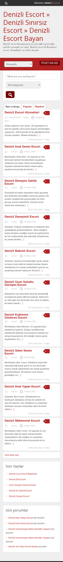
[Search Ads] (10, 94)
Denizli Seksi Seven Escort (18, 352)
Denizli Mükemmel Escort (22, 420)
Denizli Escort (15, 117)
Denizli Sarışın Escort (19, 496)
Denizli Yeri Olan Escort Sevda (22, 546)
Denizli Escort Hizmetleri (22, 112)
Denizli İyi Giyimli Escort (20, 490)
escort (14, 152)
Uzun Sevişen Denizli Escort (22, 485)
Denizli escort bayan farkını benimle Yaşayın (29, 529)
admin (25, 117)
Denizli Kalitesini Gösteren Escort (16, 316)
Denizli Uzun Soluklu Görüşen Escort (19, 283)
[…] (38, 135)
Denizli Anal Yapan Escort (22, 386)
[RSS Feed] (6, 2)
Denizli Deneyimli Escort (22, 216)
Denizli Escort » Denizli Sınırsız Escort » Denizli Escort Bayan (26, 26)
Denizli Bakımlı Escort (20, 251)
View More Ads (12, 455)
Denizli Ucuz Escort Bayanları (23, 474)
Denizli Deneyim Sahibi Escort (21, 182)
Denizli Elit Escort (17, 479)
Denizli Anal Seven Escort (22, 146)
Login (55, 3)
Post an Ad (49, 63)
